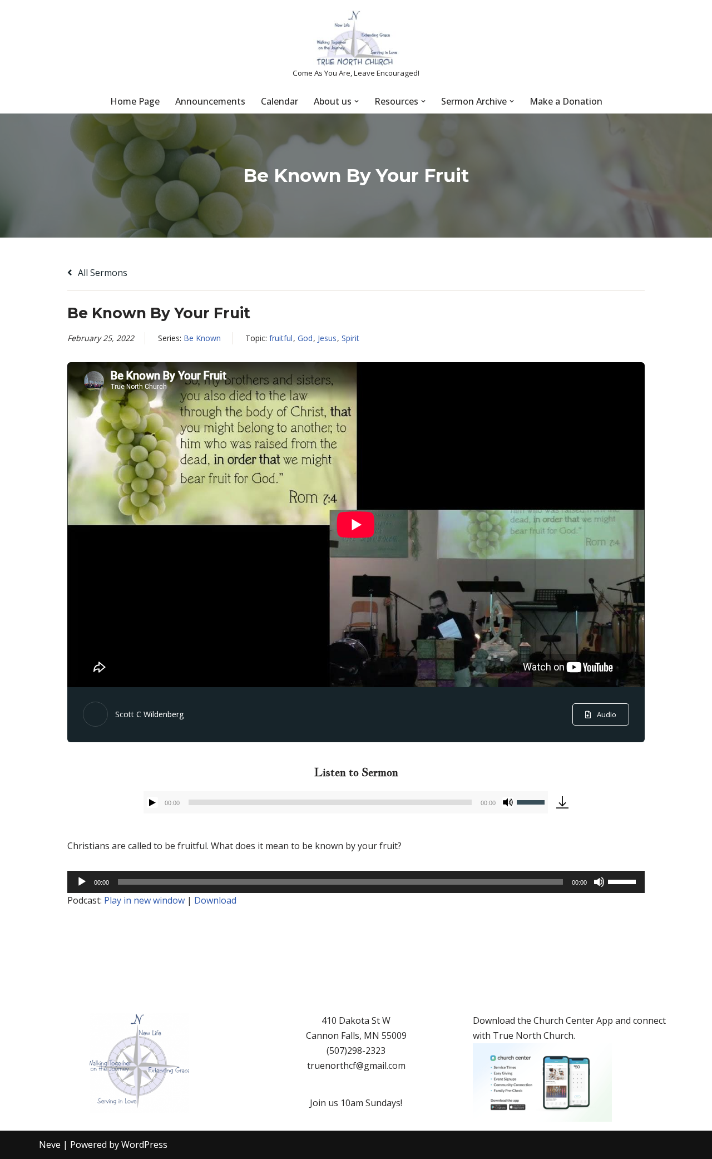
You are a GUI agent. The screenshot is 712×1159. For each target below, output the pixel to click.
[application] (346, 802)
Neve (50, 1144)
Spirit (350, 338)
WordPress (144, 1144)
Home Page (135, 101)
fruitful (281, 338)
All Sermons (101, 273)
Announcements (210, 101)
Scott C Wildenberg (149, 714)
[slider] (532, 801)
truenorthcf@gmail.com (356, 1065)
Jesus (327, 338)
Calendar (279, 101)
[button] (356, 101)
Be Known (202, 338)
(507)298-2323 (356, 1050)
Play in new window (144, 900)
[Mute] (507, 802)
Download (215, 900)
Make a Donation (566, 101)
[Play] (152, 802)
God (305, 338)
